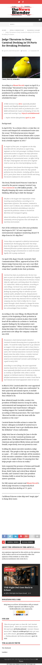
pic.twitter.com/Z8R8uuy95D (26, 634)
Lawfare (4, 652)
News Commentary (17, 30)
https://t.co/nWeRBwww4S (30, 113)
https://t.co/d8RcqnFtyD (21, 631)
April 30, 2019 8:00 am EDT (12, 51)
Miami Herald (18, 85)
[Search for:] (21, 24)
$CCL (20, 104)
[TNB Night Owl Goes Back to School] (21, 575)
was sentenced (8, 188)
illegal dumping (27, 542)
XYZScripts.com (31, 664)
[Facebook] (23, 2)
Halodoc (24, 51)
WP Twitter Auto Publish (13, 664)
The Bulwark (6, 648)
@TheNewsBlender (20, 629)
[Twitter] (19, 2)
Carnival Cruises (13, 542)
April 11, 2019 (30, 118)
